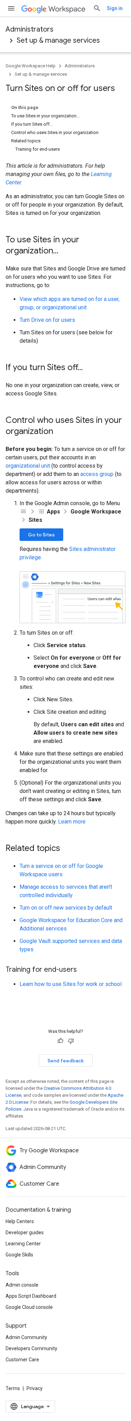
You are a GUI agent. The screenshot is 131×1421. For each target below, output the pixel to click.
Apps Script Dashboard (31, 1296)
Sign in (115, 8)
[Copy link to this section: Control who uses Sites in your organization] (60, 432)
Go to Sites (41, 535)
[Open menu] (11, 8)
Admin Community (26, 1337)
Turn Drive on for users (47, 320)
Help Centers (20, 1221)
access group (97, 474)
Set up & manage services (58, 40)
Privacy (35, 1388)
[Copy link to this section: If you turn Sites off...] (90, 368)
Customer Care (22, 1359)
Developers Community (31, 1348)
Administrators (29, 29)
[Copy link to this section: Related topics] (67, 849)
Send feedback (66, 1061)
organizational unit (28, 465)
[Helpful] (60, 1041)
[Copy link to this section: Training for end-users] (84, 970)
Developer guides (25, 1232)
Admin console (22, 1285)
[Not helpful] (71, 1041)
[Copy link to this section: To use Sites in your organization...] (65, 251)
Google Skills (19, 1254)
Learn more (72, 821)
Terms (13, 1388)
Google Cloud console (29, 1307)
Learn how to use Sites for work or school (71, 984)
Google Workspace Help (31, 65)
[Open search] (97, 8)
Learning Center (23, 1243)
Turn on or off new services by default (66, 907)
